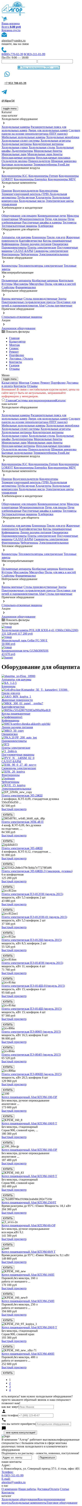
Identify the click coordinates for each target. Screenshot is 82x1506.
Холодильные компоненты (29, 1502)
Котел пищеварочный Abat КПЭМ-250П (28, 1301)
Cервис (14, 348)
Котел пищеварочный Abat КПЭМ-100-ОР (29, 1097)
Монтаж (14, 345)
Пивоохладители (39, 161)
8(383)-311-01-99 (34, 54)
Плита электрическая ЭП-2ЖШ (22, 795)
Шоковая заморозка (63, 161)
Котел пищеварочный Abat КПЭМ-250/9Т (29, 1202)
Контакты (15, 362)
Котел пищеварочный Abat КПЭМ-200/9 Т (29, 1327)
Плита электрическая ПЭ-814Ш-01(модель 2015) (33, 985)
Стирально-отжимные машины (22, 316)
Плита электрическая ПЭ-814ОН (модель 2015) (32, 962)
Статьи (64, 1489)
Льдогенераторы (22, 150)
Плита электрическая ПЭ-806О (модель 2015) (31, 1031)
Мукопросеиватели (31, 219)
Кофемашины (10, 244)
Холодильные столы (42, 147)
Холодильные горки (15, 147)
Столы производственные (40, 298)
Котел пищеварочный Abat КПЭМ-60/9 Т (28, 1251)
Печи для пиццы (56, 219)
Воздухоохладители (26, 190)
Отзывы (14, 368)
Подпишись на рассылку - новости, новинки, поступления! (40, 1453)
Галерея (14, 365)
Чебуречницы (29, 254)
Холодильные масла (32, 200)
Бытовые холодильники (17, 164)
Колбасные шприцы (45, 280)
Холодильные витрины (17, 144)
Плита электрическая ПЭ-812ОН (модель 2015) (32, 894)
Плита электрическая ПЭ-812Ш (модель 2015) (32, 940)
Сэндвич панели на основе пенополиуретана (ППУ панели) (41, 132)
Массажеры (20, 283)
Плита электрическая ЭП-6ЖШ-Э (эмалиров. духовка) (37, 871)
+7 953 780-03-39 (15, 83)
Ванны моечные (12, 298)
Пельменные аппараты (16, 280)
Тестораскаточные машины (19, 225)
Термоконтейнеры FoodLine (51, 164)
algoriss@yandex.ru (14, 40)
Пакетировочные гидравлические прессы (29, 302)
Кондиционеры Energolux (30, 179)
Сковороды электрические (51, 250)
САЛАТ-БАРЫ (23, 250)
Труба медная (26, 197)
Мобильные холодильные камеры (23, 137)
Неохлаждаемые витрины (18, 157)
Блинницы (39, 237)
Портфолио (16, 355)
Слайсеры (8, 287)
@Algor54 (8, 100)
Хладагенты (43, 197)
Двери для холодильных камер (48, 130)
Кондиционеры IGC (15, 175)
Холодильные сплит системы (21, 140)
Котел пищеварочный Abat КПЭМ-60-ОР (28, 1225)
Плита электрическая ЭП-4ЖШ (22, 848)
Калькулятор (17, 341)
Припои (7, 190)
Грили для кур (56, 237)
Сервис (35, 382)
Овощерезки (60, 244)
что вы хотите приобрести (19, 1423)
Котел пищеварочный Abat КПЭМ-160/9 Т (29, 1176)
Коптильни (66, 280)
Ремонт (14, 351)
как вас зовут (10, 1406)
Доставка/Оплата (48, 1489)
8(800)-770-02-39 (12, 54)
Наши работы (27, 1489)
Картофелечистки (30, 240)
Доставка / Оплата (21, 358)
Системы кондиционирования (35, 400)
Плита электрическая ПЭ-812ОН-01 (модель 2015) (34, 917)
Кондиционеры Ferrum (43, 175)
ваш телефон (10, 1415)
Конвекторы (10, 265)
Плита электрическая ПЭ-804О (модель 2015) (31, 1054)
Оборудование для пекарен (19, 215)
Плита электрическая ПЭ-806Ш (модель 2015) (32, 1074)
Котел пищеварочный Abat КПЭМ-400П (28, 1353)
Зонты (62, 298)
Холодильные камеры (16, 127)
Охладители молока (14, 161)
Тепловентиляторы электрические (40, 265)
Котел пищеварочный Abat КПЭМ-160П (28, 1274)
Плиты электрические (41, 247)
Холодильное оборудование (20, 1499)
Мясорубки (36, 283)
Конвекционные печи (52, 215)
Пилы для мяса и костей (60, 283)
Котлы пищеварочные (57, 240)
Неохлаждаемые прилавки (53, 157)
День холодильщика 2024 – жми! (39, 67)
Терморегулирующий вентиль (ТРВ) (26, 194)
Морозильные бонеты (48, 150)
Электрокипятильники (54, 254)
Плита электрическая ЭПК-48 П (22, 821)
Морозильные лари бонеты (45, 154)
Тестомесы (69, 222)
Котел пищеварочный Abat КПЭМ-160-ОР (29, 1149)
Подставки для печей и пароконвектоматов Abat (39, 303)
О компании (10, 1489)
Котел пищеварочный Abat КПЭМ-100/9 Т (29, 1123)
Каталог (60, 400)
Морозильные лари (14, 154)
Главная (14, 338)
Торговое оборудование (62, 1502)
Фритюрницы (11, 254)
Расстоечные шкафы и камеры (42, 222)
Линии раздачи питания (35, 244)
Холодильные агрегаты (55, 140)
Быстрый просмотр (14, 809)
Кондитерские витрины (48, 144)
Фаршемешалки (25, 287)
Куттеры (7, 283)
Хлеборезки (45, 225)
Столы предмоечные (58, 305)
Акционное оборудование (18, 328)
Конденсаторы (48, 190)
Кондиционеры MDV (62, 179)
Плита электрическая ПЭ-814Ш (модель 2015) (32, 1008)
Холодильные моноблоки (62, 137)
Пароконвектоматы (14, 247)
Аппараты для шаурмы (16, 237)
